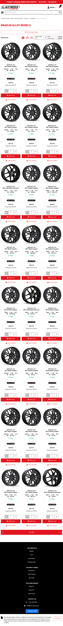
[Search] (60, 12)
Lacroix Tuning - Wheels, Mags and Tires (12, 18)
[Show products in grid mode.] (23, 38)
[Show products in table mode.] (31, 38)
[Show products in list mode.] (27, 38)
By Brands (32, 18)
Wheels (26, 18)
